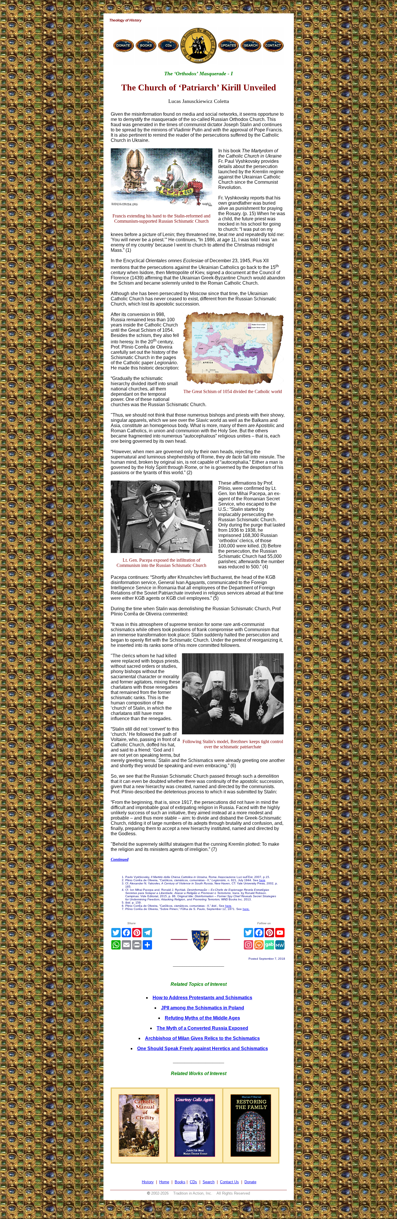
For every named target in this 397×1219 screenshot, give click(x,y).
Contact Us (229, 1182)
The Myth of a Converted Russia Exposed (202, 1028)
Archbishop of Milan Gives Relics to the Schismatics (202, 1038)
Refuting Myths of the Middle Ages (202, 1017)
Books (180, 1182)
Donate (250, 1182)
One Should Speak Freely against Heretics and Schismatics (202, 1048)
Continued (119, 859)
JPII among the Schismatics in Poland (202, 1007)
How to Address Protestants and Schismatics (202, 997)
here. (246, 909)
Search (208, 1182)
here (262, 880)
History (148, 1182)
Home (164, 1182)
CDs (193, 1182)
